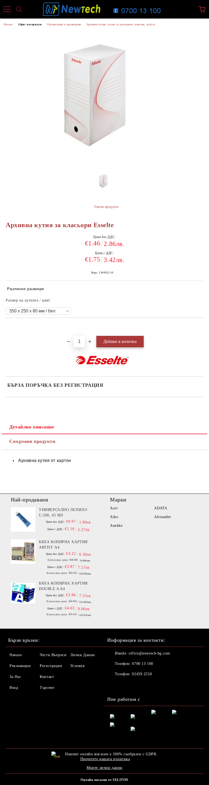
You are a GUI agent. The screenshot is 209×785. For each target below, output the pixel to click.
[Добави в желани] (199, 327)
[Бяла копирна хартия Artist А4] (23, 551)
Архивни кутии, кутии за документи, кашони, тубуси (121, 24)
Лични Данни (82, 655)
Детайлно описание (31, 427)
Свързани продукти (32, 441)
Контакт (47, 677)
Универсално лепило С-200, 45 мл (63, 512)
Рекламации (20, 666)
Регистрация (51, 666)
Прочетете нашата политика (105, 759)
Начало (8, 24)
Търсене (47, 688)
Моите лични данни (104, 768)
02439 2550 (142, 674)
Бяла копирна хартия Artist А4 (63, 544)
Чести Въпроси (53, 655)
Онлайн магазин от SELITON (104, 780)
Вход (14, 688)
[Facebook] (114, 685)
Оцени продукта (106, 207)
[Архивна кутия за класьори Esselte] (104, 183)
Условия (77, 666)
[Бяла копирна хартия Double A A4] (23, 593)
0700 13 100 (142, 664)
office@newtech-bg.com (149, 653)
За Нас (15, 677)
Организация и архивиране (64, 24)
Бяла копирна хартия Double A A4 (63, 586)
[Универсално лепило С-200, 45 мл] (23, 519)
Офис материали (30, 24)
